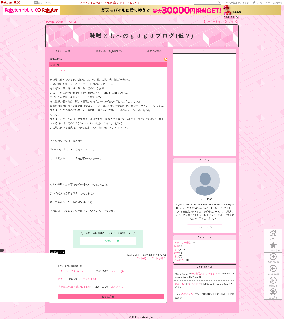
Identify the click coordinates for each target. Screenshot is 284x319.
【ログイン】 (231, 21)
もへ (63, 70)
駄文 (176, 253)
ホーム (273, 238)
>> (237, 2)
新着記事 (273, 285)
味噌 (176, 246)
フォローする (273, 250)
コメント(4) (117, 271)
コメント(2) (139, 258)
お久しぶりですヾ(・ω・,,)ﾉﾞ (74, 271)
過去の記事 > (154, 51)
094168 (229, 17)
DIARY (60, 21)
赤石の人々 (180, 260)
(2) (57, 64)
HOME (50, 21)
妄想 (52, 64)
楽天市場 (277, 2)
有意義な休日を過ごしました (74, 286)
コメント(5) (89, 278)
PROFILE (71, 21)
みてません (187, 294)
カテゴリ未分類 (182, 242)
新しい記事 (273, 274)
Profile (204, 160)
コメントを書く (157, 258)
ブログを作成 (263, 2)
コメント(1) (117, 286)
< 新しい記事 (62, 51)
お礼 (60, 278)
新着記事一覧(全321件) (109, 51)
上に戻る (273, 297)
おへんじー (195, 284)
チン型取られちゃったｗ (204, 273)
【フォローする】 (213, 21)
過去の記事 (273, 262)
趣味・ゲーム (45, 2)
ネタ (176, 256)
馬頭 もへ (180, 284)
